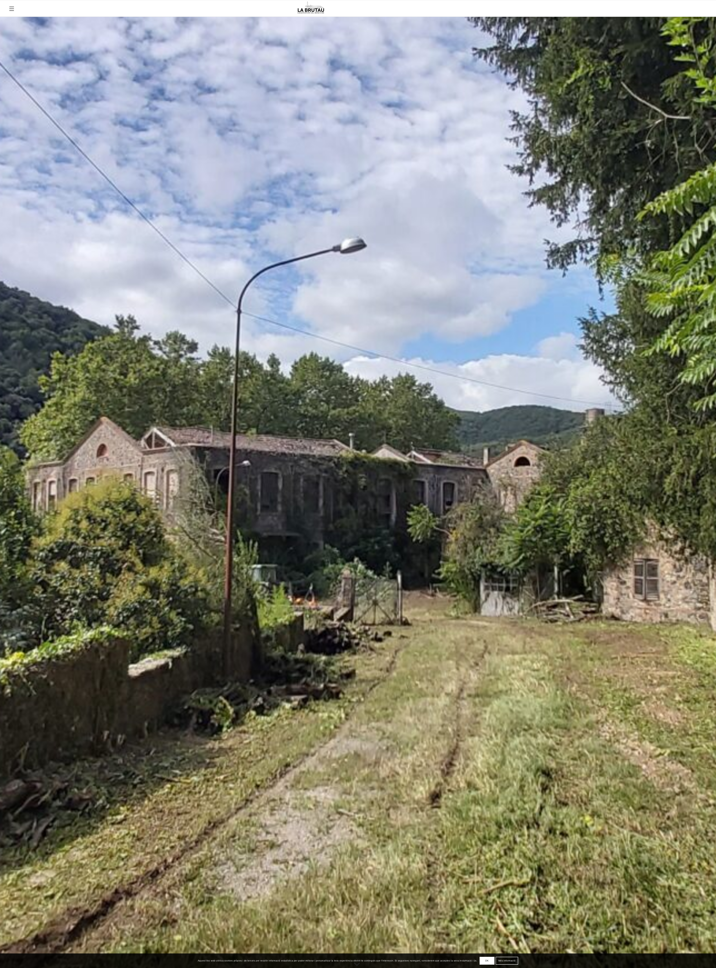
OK (487, 960)
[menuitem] (11, 8)
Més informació (506, 960)
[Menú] (11, 8)
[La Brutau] (497, 8)
